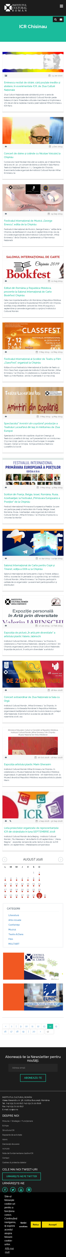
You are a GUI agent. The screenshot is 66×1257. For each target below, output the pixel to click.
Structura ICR (8, 1130)
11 (32, 1026)
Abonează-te (33, 1077)
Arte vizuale (14, 920)
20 (34, 1031)
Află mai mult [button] (9, 1250)
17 (11, 1031)
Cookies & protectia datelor (14, 1162)
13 (44, 1026)
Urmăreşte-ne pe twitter (21, 1176)
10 (26, 1026)
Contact (5, 1158)
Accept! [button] (53, 1224)
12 (38, 1026)
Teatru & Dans (15, 934)
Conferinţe (14, 925)
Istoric (5, 1139)
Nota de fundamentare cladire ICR (17, 1153)
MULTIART (13, 944)
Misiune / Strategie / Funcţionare (17, 1121)
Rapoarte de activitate (12, 1135)
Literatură (13, 915)
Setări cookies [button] (23, 1225)
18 (17, 1031)
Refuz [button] (36, 1224)
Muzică (12, 929)
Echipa (5, 1125)
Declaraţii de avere (10, 1144)
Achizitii (6, 1149)
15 (56, 1026)
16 (5, 1031)
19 (23, 1031)
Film (10, 939)
